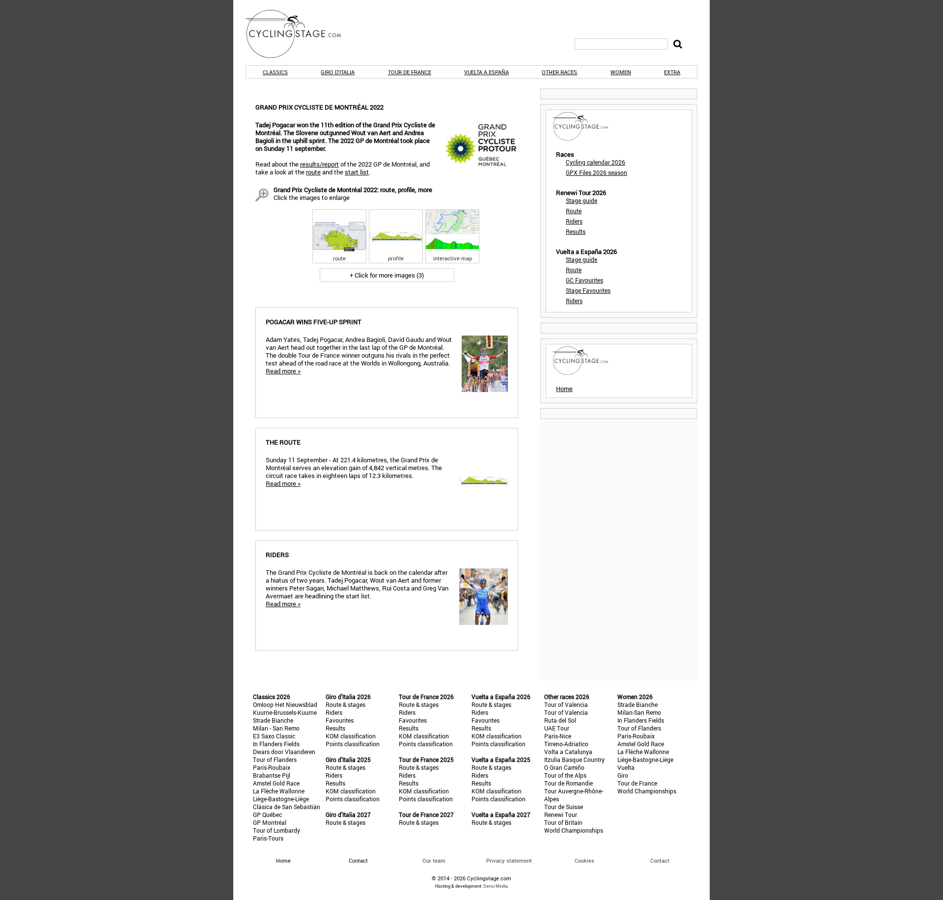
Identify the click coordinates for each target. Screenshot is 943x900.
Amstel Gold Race (276, 783)
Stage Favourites (588, 290)
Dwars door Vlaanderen (284, 752)
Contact (659, 860)
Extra (672, 72)
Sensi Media (495, 886)
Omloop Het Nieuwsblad (285, 704)
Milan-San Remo (639, 712)
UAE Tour (556, 728)
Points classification (353, 744)
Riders (574, 221)
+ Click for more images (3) (387, 275)
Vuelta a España (486, 72)
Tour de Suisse (563, 807)
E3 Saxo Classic (274, 736)
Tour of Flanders (275, 759)
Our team (433, 860)
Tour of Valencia (566, 704)
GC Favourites (584, 280)
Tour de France (409, 72)
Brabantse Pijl (271, 775)
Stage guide (581, 200)
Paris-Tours (268, 838)
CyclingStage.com (300, 34)
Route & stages (345, 704)
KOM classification (351, 736)
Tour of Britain (563, 822)
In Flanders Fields (276, 744)
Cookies (584, 860)
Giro (622, 775)
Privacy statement (509, 860)
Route (574, 211)
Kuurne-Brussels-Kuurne (285, 712)
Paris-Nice (557, 736)
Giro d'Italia (338, 72)
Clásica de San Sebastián (286, 807)
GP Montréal (269, 822)
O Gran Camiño (564, 767)
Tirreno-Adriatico (566, 744)
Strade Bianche (273, 720)
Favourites (340, 720)
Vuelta (626, 767)
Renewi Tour (560, 814)
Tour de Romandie (568, 783)
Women (620, 72)
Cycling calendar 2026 (595, 162)
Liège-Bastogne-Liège (281, 799)
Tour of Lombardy (276, 830)
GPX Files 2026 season (596, 172)
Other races (559, 72)
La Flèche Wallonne (279, 791)
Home (564, 388)
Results (575, 231)
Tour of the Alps (565, 775)
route (313, 172)
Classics (275, 72)
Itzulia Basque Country (574, 759)
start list (357, 172)
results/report (319, 164)
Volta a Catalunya (568, 752)
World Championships (573, 830)
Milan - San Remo (276, 728)
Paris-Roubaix (271, 767)
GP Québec (267, 814)
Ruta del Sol (560, 720)
